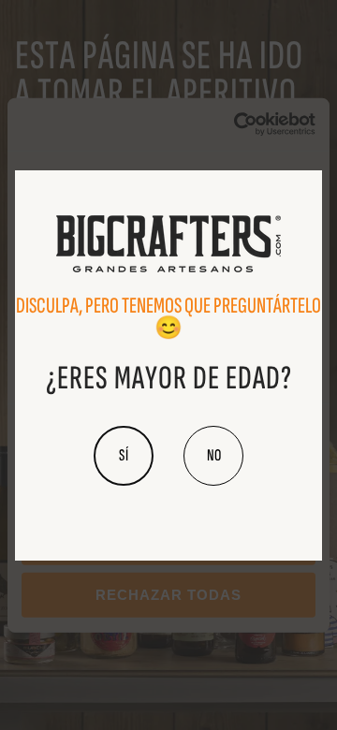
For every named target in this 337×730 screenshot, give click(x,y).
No (214, 455)
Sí (124, 455)
